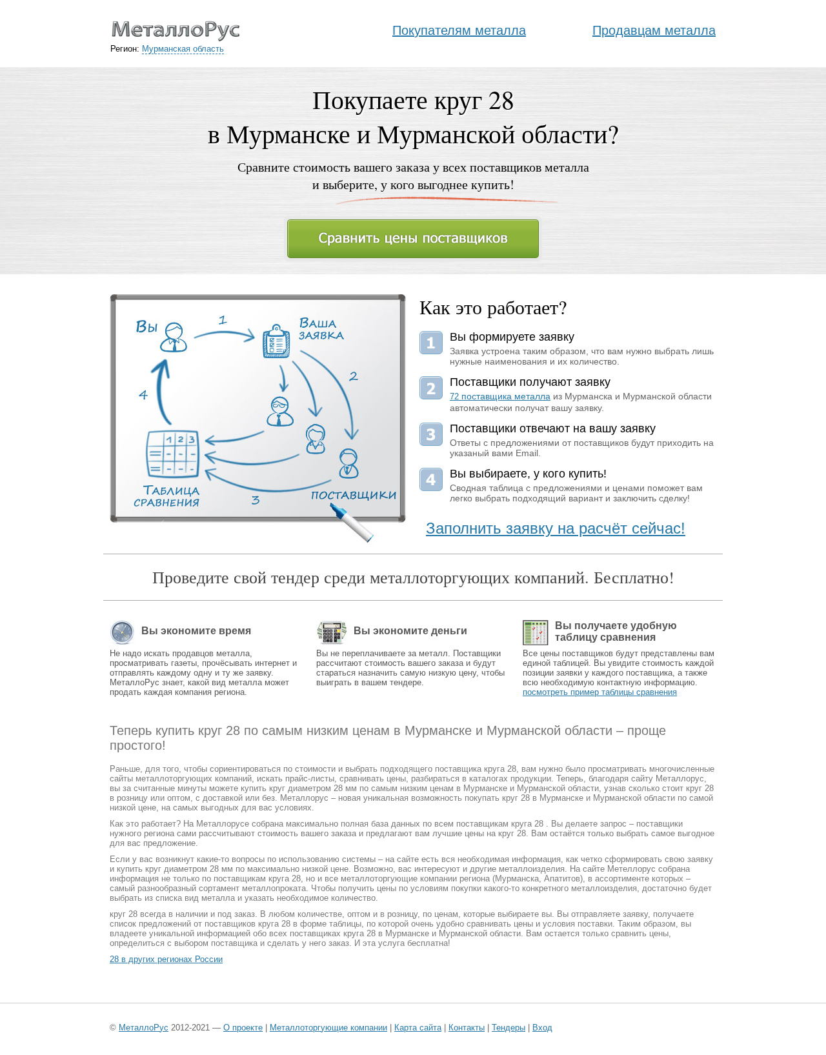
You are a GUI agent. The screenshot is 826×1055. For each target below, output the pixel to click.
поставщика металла (500, 396)
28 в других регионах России (166, 959)
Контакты (466, 1027)
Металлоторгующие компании (328, 1027)
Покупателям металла (459, 30)
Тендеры (508, 1027)
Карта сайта (417, 1027)
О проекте (243, 1027)
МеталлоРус (143, 1027)
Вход (542, 1027)
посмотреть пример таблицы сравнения (600, 692)
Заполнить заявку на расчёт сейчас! (555, 528)
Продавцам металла (654, 30)
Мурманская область (183, 49)
